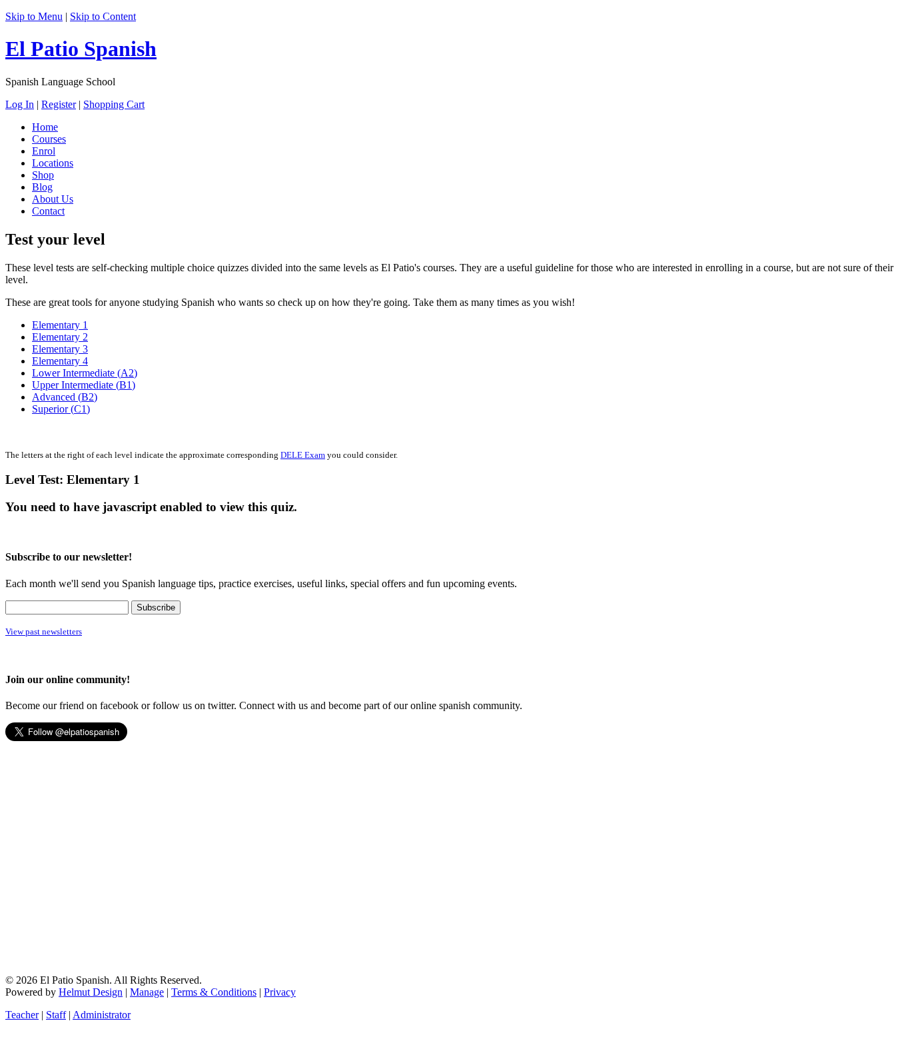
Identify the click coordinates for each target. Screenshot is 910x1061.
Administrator (102, 1014)
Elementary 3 (60, 349)
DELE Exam (302, 455)
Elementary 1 (60, 325)
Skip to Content (103, 16)
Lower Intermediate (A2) (84, 373)
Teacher (22, 1014)
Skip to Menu (34, 16)
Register (58, 104)
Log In (19, 104)
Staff (56, 1014)
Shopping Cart (114, 104)
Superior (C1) (61, 409)
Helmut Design (91, 992)
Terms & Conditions (213, 992)
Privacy (280, 992)
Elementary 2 (60, 337)
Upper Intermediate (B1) (83, 385)
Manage (147, 992)
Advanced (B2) (64, 397)
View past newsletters (43, 631)
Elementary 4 (60, 361)
